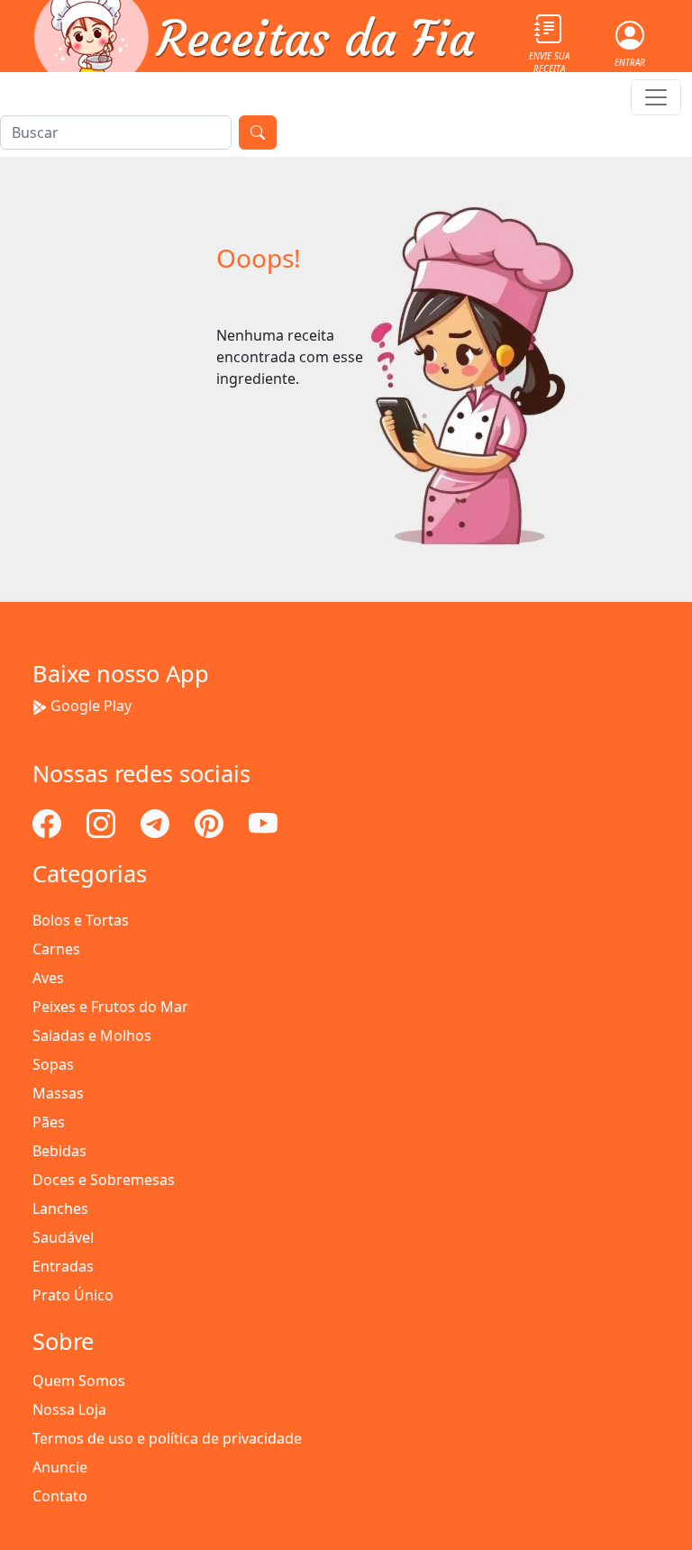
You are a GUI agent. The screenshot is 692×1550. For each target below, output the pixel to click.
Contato (59, 1496)
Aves (48, 978)
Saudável (63, 1237)
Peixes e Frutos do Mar (110, 1007)
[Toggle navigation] (656, 97)
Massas (58, 1093)
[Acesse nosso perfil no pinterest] (211, 822)
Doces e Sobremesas (103, 1180)
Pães (48, 1122)
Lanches (60, 1208)
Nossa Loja (69, 1409)
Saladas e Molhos (91, 1035)
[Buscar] (258, 132)
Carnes (56, 949)
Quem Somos (78, 1380)
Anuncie (59, 1467)
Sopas (53, 1064)
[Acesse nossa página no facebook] (48, 822)
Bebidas (59, 1151)
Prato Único (73, 1295)
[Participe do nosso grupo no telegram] (157, 822)
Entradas (63, 1266)
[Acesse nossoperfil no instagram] (102, 822)
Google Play (91, 706)
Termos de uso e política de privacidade (167, 1438)
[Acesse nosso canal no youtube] (263, 822)
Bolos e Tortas (80, 920)
